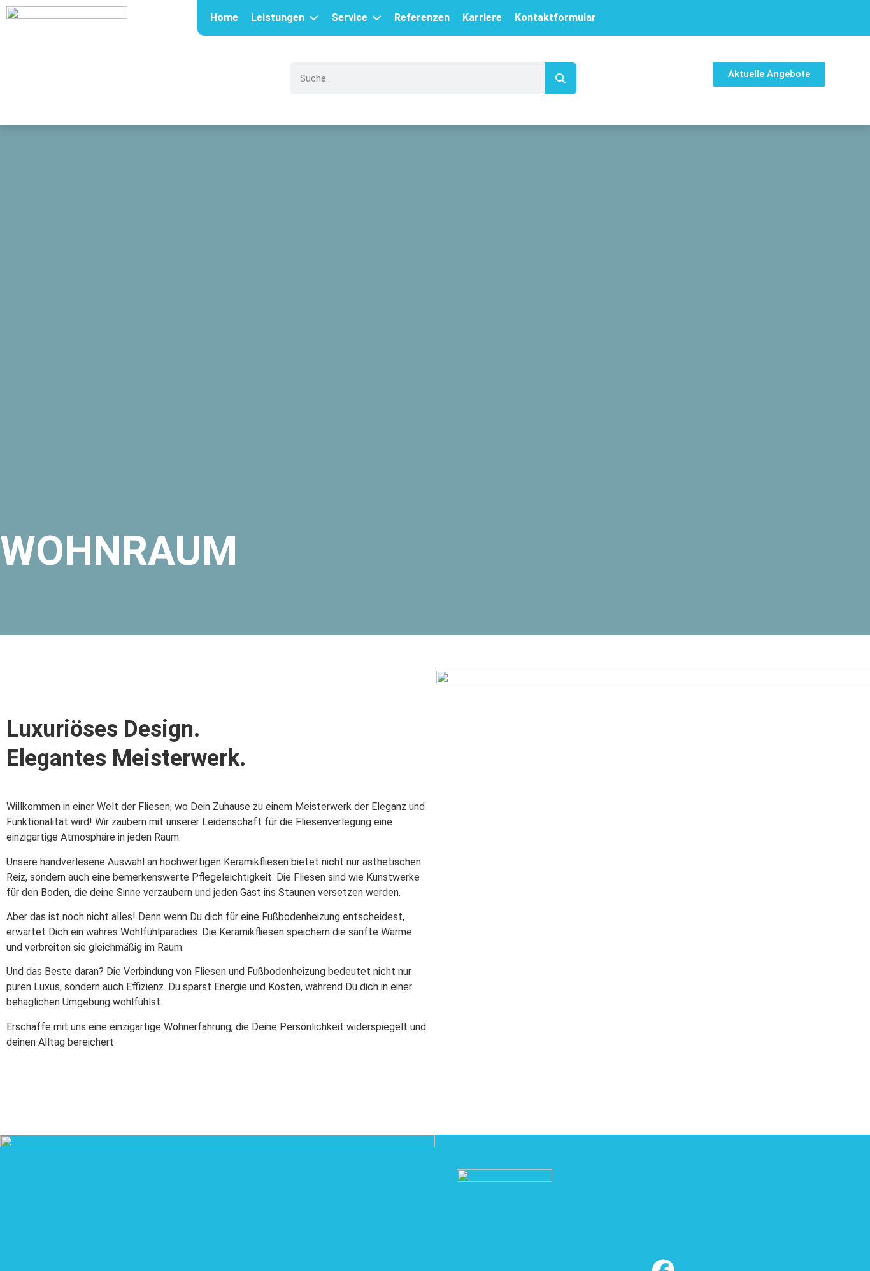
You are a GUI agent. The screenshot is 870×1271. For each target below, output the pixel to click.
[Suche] (560, 78)
